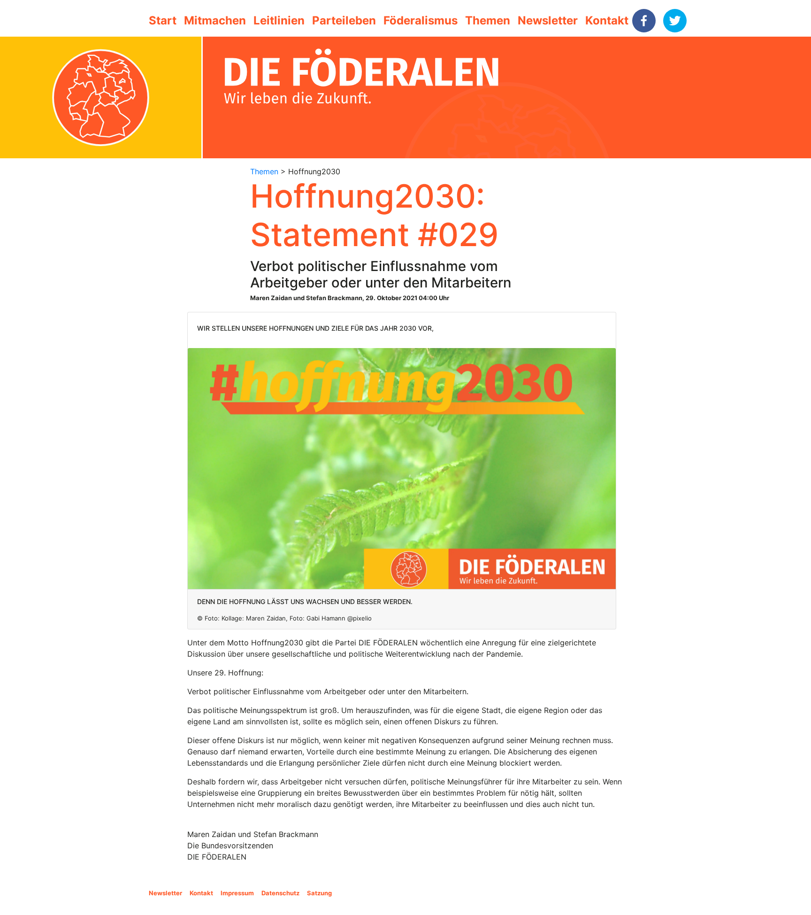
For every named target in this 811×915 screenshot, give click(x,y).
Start (162, 20)
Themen (487, 20)
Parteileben (344, 20)
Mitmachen (215, 20)
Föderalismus (420, 20)
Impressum (237, 893)
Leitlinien (279, 20)
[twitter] (675, 20)
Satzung (319, 893)
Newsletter (548, 20)
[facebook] (644, 20)
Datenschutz (280, 893)
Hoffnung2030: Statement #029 (374, 215)
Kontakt (606, 20)
